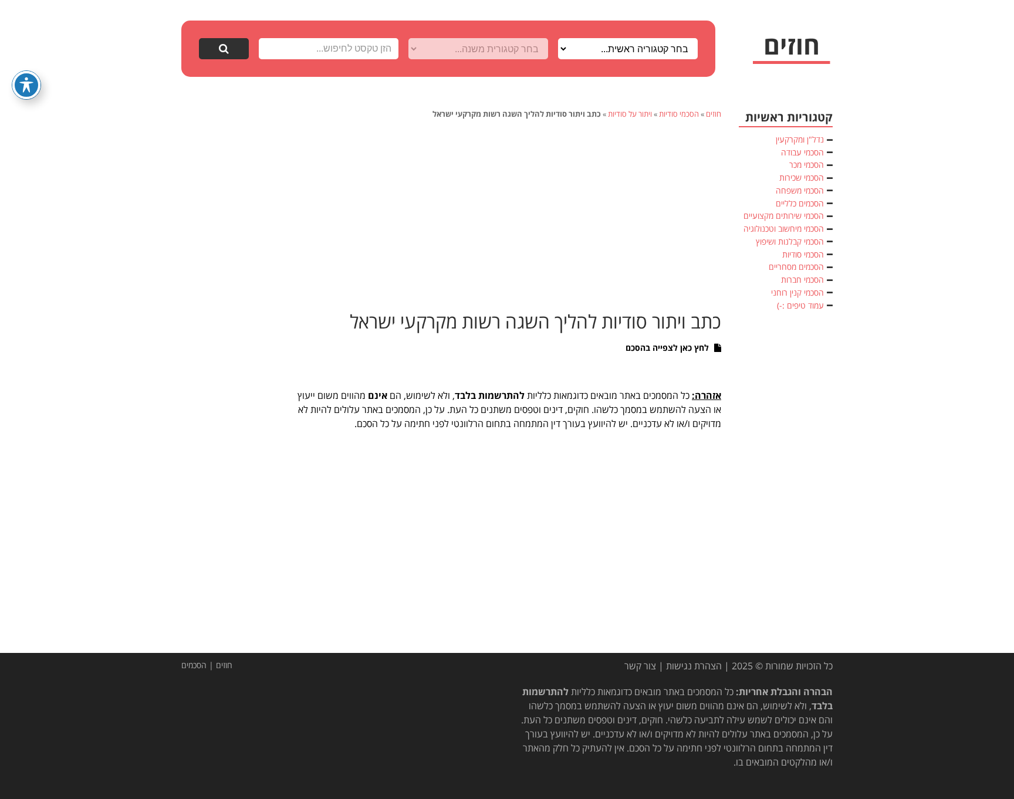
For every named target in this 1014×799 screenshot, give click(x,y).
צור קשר (640, 665)
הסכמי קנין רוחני (797, 292)
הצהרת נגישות (694, 665)
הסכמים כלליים (800, 203)
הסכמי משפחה (800, 190)
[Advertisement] (507, 213)
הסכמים (194, 665)
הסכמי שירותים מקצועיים (783, 215)
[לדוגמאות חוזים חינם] (792, 50)
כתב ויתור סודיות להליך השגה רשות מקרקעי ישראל (535, 321)
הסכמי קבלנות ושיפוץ (790, 241)
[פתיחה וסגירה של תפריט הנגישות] (26, 85)
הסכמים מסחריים (796, 266)
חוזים (713, 114)
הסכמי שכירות (801, 177)
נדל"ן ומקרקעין (800, 139)
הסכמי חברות (802, 279)
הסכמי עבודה (802, 152)
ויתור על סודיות (630, 114)
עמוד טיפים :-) (800, 305)
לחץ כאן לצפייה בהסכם (668, 347)
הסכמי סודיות (679, 114)
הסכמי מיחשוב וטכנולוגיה (783, 228)
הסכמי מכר (806, 164)
